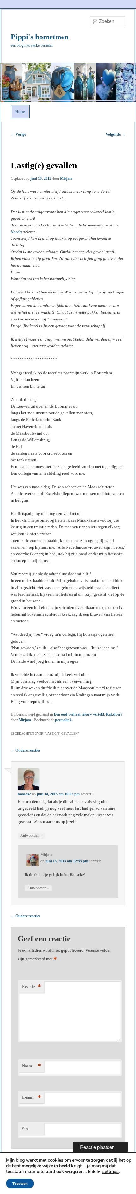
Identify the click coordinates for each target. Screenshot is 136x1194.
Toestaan (20, 1183)
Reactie (31, 986)
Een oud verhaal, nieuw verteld (79, 714)
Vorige (18, 134)
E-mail (31, 1097)
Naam (31, 1066)
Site (25, 1128)
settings (110, 1172)
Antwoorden (31, 835)
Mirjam (66, 178)
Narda (16, 231)
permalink (64, 720)
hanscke (24, 794)
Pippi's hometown (40, 37)
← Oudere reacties (25, 750)
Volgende (115, 134)
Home (20, 112)
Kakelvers (114, 714)
